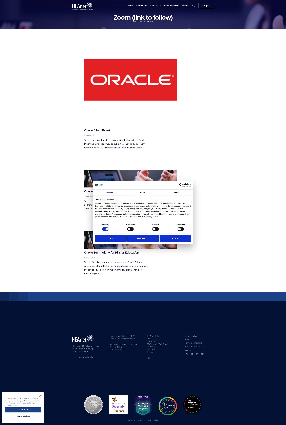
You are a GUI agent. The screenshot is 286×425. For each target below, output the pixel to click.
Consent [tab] (109, 192)
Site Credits (153, 420)
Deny (111, 238)
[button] (193, 6)
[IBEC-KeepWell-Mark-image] (167, 406)
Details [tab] (143, 192)
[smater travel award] (93, 404)
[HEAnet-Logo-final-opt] (83, 5)
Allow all (175, 238)
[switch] (130, 229)
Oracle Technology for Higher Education (111, 252)
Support (188, 350)
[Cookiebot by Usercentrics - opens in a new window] (181, 185)
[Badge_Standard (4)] (143, 405)
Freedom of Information (195, 346)
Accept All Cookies (23, 410)
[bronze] (118, 404)
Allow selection (143, 238)
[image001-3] (192, 404)
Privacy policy (152, 217)
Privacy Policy (191, 336)
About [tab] (176, 192)
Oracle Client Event (97, 130)
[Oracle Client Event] (130, 79)
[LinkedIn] (192, 353)
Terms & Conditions (193, 343)
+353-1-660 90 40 (127, 336)
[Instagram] (197, 353)
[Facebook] (187, 353)
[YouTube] (202, 353)
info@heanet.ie (128, 339)
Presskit (188, 339)
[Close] (40, 395)
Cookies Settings (22, 416)
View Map (151, 358)
